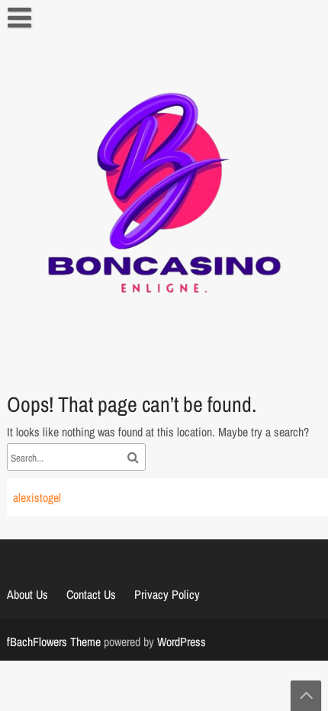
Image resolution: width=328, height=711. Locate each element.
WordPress (181, 641)
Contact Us (91, 594)
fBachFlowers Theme (54, 641)
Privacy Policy (167, 594)
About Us (27, 594)
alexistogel (37, 497)
